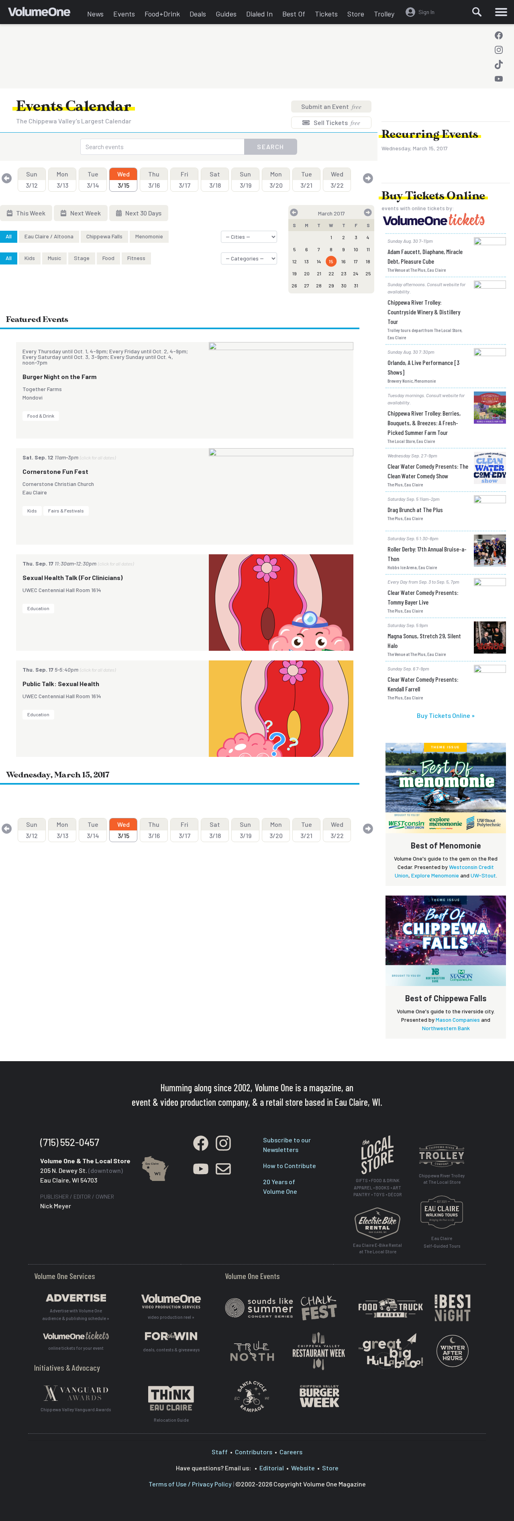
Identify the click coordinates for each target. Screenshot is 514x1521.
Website (303, 1468)
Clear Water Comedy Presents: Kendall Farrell (423, 684)
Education (38, 608)
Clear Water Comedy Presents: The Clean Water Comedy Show (428, 471)
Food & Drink (40, 415)
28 (319, 285)
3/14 (93, 179)
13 (306, 261)
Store (355, 13)
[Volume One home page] (45, 14)
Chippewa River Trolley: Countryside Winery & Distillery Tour (424, 311)
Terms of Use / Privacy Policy (190, 1484)
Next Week (85, 213)
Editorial (271, 1468)
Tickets (326, 13)
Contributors (253, 1451)
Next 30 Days (142, 213)
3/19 (245, 179)
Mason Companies (458, 1019)
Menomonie (149, 236)
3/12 (32, 179)
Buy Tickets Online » (446, 715)
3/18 (215, 179)
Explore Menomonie (435, 875)
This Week (30, 213)
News (95, 13)
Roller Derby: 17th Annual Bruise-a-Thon (427, 553)
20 (307, 273)
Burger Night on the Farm (59, 376)
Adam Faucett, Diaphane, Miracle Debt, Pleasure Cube (425, 256)
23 (344, 273)
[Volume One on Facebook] (499, 35)
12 (294, 261)
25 (368, 273)
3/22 (337, 179)
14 (319, 261)
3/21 (306, 179)
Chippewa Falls (104, 236)
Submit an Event (331, 106)
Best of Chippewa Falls (446, 998)
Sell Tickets (336, 122)
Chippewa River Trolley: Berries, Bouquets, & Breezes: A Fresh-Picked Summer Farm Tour (424, 422)
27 (306, 285)
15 (331, 261)
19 (294, 273)
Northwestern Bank (446, 1028)
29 (331, 285)
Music (54, 257)
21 (319, 273)
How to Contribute (289, 1165)
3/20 (276, 179)
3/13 (62, 179)
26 (294, 285)
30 (344, 285)
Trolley (384, 13)
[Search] (477, 12)
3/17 (184, 179)
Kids (29, 257)
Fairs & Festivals (66, 510)
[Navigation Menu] (501, 12)
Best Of (293, 13)
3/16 (154, 179)
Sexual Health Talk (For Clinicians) (72, 577)
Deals (198, 13)
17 (356, 261)
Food (108, 257)
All (9, 236)
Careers (290, 1451)
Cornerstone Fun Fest (55, 471)
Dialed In (259, 13)
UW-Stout (483, 875)
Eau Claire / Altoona (48, 236)
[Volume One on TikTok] (499, 64)
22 (331, 273)
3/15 (123, 179)
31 (356, 285)
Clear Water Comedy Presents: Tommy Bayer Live (423, 597)
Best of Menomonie (446, 845)
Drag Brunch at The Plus (415, 509)
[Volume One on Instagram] (499, 50)
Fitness (136, 257)
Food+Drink (162, 13)
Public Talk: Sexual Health (60, 683)
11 (368, 249)
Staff (220, 1451)
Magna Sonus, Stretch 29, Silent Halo (424, 640)
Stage (82, 257)
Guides (226, 13)
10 (356, 249)
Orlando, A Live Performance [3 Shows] (423, 367)
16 (343, 261)
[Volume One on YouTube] (499, 79)
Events (124, 13)
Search (270, 146)
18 (368, 261)
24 (356, 273)
